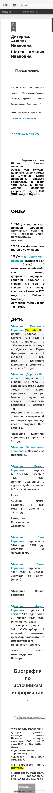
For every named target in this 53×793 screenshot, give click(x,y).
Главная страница (30, 11)
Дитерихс (18, 447)
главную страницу (21, 117)
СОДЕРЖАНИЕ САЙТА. (26, 134)
